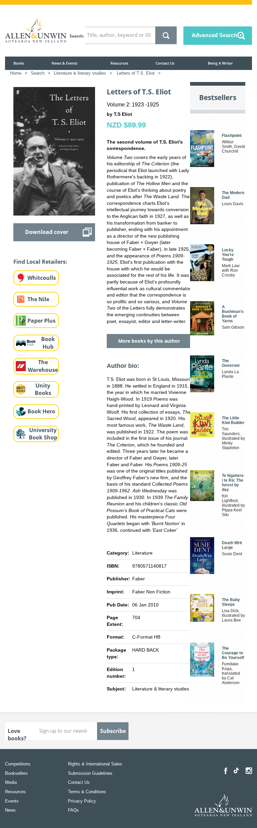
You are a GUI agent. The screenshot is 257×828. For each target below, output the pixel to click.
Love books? (17, 733)
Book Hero (41, 411)
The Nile (38, 299)
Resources (119, 63)
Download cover (46, 232)
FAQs (73, 810)
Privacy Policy (82, 801)
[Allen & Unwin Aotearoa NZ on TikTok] (236, 770)
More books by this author (149, 341)
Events (12, 801)
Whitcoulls (41, 277)
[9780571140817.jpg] (54, 151)
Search (76, 36)
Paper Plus (41, 320)
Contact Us (165, 63)
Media (11, 782)
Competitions (17, 763)
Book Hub (48, 342)
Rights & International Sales (95, 763)
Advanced (214, 35)
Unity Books (43, 389)
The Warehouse (43, 366)
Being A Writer (220, 63)
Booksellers (16, 773)
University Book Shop (43, 433)
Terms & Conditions (87, 791)
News (10, 810)
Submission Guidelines (90, 773)
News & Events (64, 63)
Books (18, 63)
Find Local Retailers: (40, 261)
